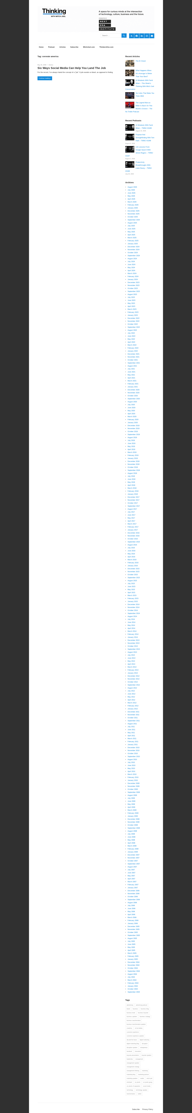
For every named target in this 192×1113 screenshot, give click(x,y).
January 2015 (133, 601)
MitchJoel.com (89, 47)
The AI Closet (141, 61)
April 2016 (131, 557)
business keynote (143, 1012)
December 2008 (133, 819)
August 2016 (132, 545)
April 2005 (131, 950)
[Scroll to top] (188, 1109)
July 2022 (131, 333)
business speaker (132, 1016)
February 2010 (133, 777)
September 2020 (134, 399)
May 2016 (131, 554)
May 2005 (131, 947)
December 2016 (133, 533)
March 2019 (132, 452)
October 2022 (133, 324)
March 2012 (132, 703)
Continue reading (44, 78)
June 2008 (131, 837)
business (135, 1009)
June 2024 (131, 264)
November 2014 (133, 607)
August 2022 (132, 330)
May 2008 (131, 840)
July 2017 (131, 512)
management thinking (133, 1070)
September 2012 (134, 685)
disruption (145, 1043)
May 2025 (131, 232)
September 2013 (134, 649)
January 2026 (133, 208)
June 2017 (131, 515)
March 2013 (132, 667)
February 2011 (133, 742)
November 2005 (133, 929)
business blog (145, 1009)
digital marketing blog (133, 1043)
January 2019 (133, 458)
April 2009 (131, 807)
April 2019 (131, 449)
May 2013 (131, 661)
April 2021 (131, 378)
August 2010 (132, 759)
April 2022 (131, 342)
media (142, 1078)
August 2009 (132, 795)
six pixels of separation (133, 1086)
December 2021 (133, 354)
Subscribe (74, 47)
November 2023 (133, 285)
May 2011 (131, 733)
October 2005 (133, 932)
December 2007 (133, 855)
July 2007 (131, 870)
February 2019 (133, 455)
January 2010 (133, 780)
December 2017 (133, 497)
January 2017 (133, 530)
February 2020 (133, 420)
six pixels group (147, 1082)
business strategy (145, 1016)
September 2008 (134, 828)
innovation (138, 1051)
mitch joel (149, 1078)
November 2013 (133, 643)
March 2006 (132, 917)
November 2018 (133, 464)
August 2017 (132, 509)
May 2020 (131, 411)
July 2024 (131, 261)
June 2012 (131, 694)
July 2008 (131, 834)
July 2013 (131, 655)
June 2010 (131, 765)
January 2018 (133, 494)
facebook (129, 1051)
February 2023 (133, 312)
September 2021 (134, 363)
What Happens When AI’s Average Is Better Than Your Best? (144, 73)
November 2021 (133, 357)
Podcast (51, 47)
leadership (130, 1059)
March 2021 (132, 381)
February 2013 (133, 670)
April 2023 (131, 306)
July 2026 (131, 190)
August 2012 (132, 688)
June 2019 (131, 443)
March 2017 (132, 524)
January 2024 (133, 279)
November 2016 (133, 536)
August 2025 (132, 223)
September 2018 (134, 470)
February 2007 (133, 885)
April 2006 (131, 914)
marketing (145, 1070)
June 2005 (131, 944)
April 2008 (131, 843)
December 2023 (133, 282)
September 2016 (134, 542)
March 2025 (132, 238)
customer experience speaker (135, 1036)
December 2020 (133, 390)
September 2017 (134, 506)
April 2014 (131, 628)
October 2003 (133, 989)
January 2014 (133, 637)
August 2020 (132, 402)
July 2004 (131, 977)
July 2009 (131, 798)
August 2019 (132, 437)
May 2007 (131, 876)
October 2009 (133, 789)
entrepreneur (143, 1047)
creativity (129, 1028)
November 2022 (133, 321)
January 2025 (133, 244)
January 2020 (133, 423)
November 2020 (133, 393)
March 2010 (132, 774)
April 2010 (131, 771)
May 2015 (131, 589)
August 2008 (132, 831)
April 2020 (131, 414)
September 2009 (134, 792)
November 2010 (133, 750)
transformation (131, 1094)
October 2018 (133, 467)
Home (41, 47)
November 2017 (133, 500)
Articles (62, 47)
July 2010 (131, 762)
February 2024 (133, 276)
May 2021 (131, 375)
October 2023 (133, 288)
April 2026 (131, 199)
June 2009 (131, 801)
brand (128, 1009)
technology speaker (141, 1090)
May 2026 (131, 196)
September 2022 (134, 327)
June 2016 (131, 551)
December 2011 (133, 712)
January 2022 (133, 351)
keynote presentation (133, 1055)
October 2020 (133, 396)
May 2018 (131, 482)
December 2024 (133, 247)
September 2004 (134, 971)
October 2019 (133, 431)
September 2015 (134, 578)
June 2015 (131, 586)
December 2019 (133, 426)
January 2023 (133, 315)
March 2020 (132, 417)
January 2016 (133, 566)
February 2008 (133, 849)
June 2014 (131, 622)
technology (130, 1090)
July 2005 (131, 941)
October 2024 (133, 253)
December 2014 (133, 604)
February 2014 (133, 634)
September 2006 (134, 900)
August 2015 (132, 581)
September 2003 (134, 992)
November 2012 (133, 679)
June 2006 (131, 908)
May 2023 (131, 303)
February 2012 (133, 706)
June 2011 (131, 730)
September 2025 (134, 220)
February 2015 (133, 598)
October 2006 (133, 897)
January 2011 (133, 745)
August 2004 (132, 974)
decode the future (132, 1040)
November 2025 (133, 214)
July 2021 (131, 369)
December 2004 (133, 962)
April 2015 (131, 592)
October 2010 (133, 753)
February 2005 (133, 956)
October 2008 (133, 825)
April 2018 (131, 485)
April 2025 (131, 235)
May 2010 (131, 768)
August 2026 (132, 187)
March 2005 (132, 953)
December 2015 (133, 569)
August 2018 (132, 473)
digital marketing (144, 1040)
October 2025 (133, 217)
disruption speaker (132, 1047)
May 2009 (131, 804)
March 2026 (132, 202)
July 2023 (131, 297)
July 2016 (131, 548)
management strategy (133, 1067)
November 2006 (133, 894)
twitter (139, 1094)
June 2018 (131, 479)
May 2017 (131, 518)
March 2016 (132, 560)
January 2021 (133, 387)
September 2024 (134, 256)
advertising (130, 1005)
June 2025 (131, 229)
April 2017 (131, 521)
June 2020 (131, 408)
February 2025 (133, 241)
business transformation (134, 1020)
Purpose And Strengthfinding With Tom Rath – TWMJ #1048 (145, 138)
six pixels (137, 1082)
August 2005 (132, 938)
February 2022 (133, 348)
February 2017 (133, 527)
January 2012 (133, 709)
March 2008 (132, 846)
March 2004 (132, 980)
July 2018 (131, 476)
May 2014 (131, 625)
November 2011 (133, 715)
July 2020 (131, 405)
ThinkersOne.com (106, 47)
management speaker (133, 1063)
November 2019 (133, 428)
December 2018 (133, 461)
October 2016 (133, 539)
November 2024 (133, 250)
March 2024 (132, 273)
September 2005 (134, 935)
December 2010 (133, 748)
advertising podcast (141, 1005)
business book (131, 1012)
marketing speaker (132, 1078)
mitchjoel (129, 1082)
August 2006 (132, 903)
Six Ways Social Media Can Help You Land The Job (72, 68)
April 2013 (131, 664)
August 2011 (132, 724)
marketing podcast (143, 1074)
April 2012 (131, 700)
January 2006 (133, 923)
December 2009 (133, 783)
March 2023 (132, 309)
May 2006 (131, 911)
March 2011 (132, 738)
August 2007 (132, 867)
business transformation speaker (136, 1024)
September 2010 (134, 756)
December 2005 (133, 926)
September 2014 (134, 613)
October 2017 (133, 503)
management (139, 1059)
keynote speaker (146, 1055)
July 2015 (131, 583)
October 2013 (133, 646)
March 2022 (132, 345)
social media (146, 1086)
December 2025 (133, 211)
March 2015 (132, 595)
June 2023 (131, 300)
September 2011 (134, 721)
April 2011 (131, 736)
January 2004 (133, 986)
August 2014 (132, 616)
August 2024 (132, 259)
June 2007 (131, 873)
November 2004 (133, 965)
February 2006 (133, 920)
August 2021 (132, 366)
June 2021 (131, 372)
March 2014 (132, 631)
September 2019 (134, 434)
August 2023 (132, 294)
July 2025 (131, 226)
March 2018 (132, 488)
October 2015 (133, 575)
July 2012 (131, 691)
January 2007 (133, 888)
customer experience (133, 1032)
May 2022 (131, 339)
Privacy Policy (147, 1109)
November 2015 (133, 572)
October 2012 (133, 682)
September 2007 (134, 864)
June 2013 (131, 658)
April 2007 (131, 879)
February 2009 (133, 813)
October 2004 (133, 968)
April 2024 (131, 270)
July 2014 (131, 619)
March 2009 (132, 810)
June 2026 (131, 193)
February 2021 (133, 384)
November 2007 (133, 858)
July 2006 (131, 905)
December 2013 (133, 640)
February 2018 (133, 491)
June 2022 (131, 336)
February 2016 (133, 563)
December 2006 (133, 891)
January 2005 (133, 959)
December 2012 (133, 676)
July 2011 (131, 727)
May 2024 (131, 267)
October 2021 (133, 360)
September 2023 (134, 291)
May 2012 (131, 697)
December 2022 (133, 318)
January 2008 (133, 852)
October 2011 (133, 718)
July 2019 (131, 440)
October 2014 (133, 610)
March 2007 (132, 882)
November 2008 (133, 822)
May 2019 (131, 446)
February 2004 (133, 983)
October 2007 (133, 861)
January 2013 (133, 673)
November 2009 (133, 786)
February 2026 (133, 205)
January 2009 (133, 816)
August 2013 (132, 652)
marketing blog (131, 1074)
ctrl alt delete (138, 1028)
